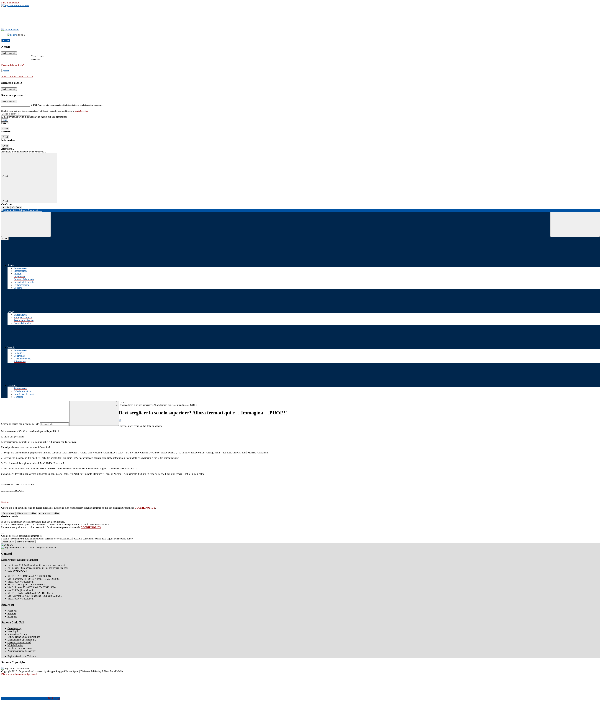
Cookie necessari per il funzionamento (20, 535)
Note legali (13, 631)
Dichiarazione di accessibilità (22, 639)
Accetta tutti (49, 513)
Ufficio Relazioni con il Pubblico (24, 637)
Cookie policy (14, 628)
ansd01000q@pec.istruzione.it (40, 568)
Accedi (6, 40)
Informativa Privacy (17, 634)
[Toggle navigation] (26, 224)
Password (35, 59)
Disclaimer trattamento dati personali (19, 674)
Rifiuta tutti (26, 513)
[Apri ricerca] (575, 224)
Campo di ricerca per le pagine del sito (20, 424)
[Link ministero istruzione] (15, 5)
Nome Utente (37, 56)
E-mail (34, 104)
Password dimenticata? (12, 65)
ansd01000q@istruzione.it (40, 565)
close (5, 238)
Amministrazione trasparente (22, 651)
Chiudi (5, 128)
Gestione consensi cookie (20, 648)
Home (122, 402)
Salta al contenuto (10, 2)
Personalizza (8, 513)
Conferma (16, 207)
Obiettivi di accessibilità (19, 642)
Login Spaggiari (81, 111)
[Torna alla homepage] (300, 210)
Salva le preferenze (25, 542)
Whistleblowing (15, 645)
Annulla (6, 207)
